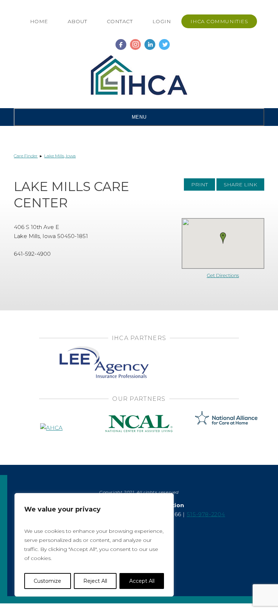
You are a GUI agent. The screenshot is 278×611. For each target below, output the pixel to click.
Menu (139, 117)
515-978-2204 (206, 514)
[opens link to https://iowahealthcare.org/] (139, 76)
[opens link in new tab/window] (120, 41)
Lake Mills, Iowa (60, 155)
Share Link (240, 184)
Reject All (95, 581)
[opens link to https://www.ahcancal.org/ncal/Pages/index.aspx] (139, 417)
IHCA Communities (219, 21)
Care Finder (26, 155)
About (77, 21)
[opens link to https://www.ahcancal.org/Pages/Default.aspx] (51, 417)
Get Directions (223, 275)
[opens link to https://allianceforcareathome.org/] (226, 417)
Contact (120, 21)
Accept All (142, 581)
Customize (47, 581)
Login (161, 21)
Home (39, 21)
